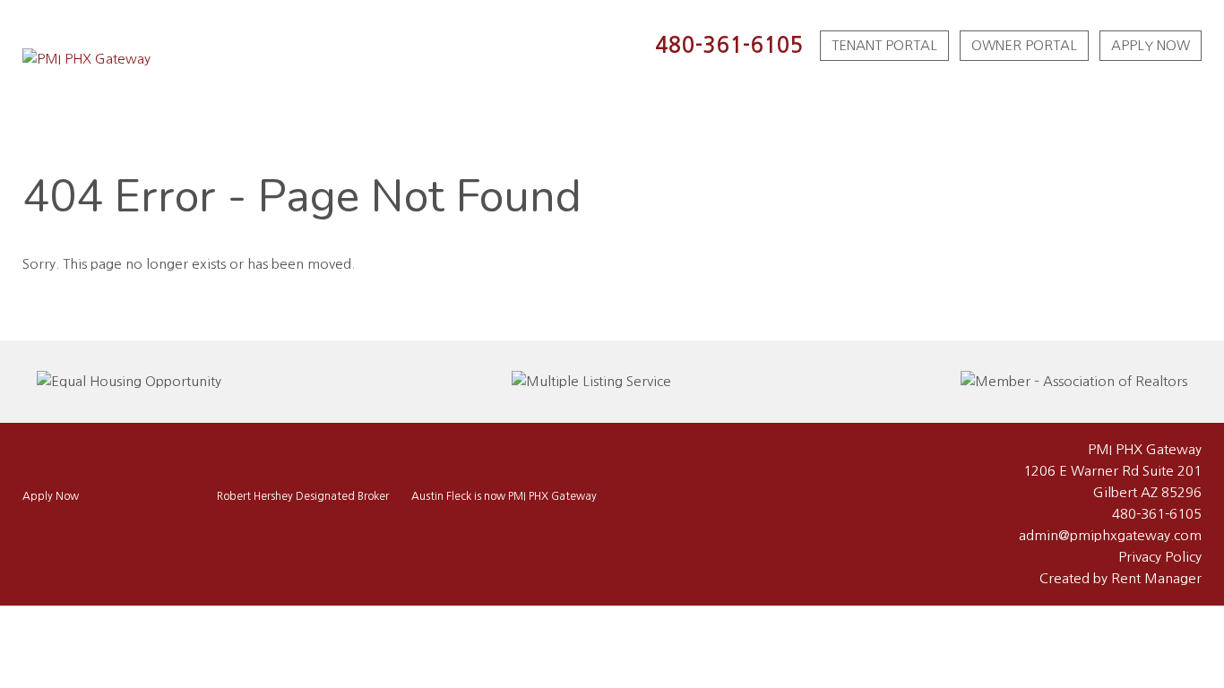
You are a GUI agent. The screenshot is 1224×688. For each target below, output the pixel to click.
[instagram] (60, 533)
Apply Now (1150, 45)
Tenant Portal (884, 45)
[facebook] (35, 533)
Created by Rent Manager (1120, 578)
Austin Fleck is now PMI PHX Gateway (504, 496)
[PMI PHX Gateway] (86, 59)
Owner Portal (1024, 45)
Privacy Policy (1160, 556)
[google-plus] (85, 533)
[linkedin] (110, 533)
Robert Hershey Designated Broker (303, 496)
